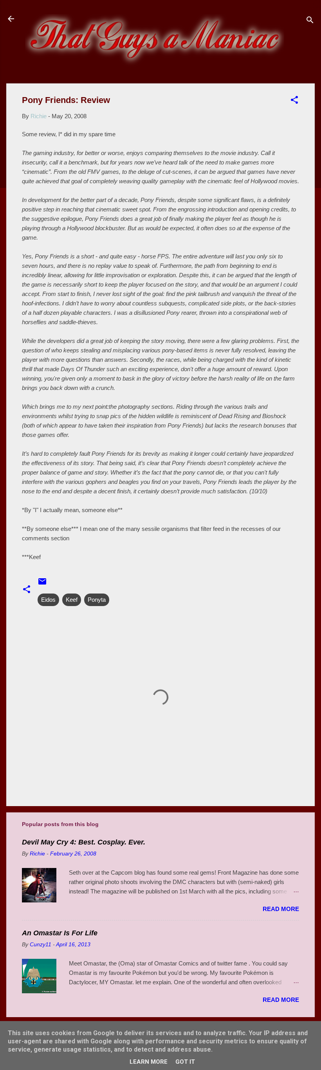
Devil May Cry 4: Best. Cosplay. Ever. (83, 842)
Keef (72, 599)
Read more (281, 909)
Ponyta (97, 599)
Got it (185, 1061)
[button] (294, 101)
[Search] (310, 21)
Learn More (149, 1061)
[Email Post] (42, 584)
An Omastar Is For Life (59, 933)
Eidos (48, 599)
